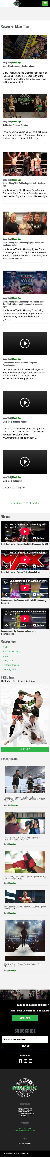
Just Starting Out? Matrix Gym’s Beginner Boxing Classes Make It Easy (24, 877)
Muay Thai (7, 62)
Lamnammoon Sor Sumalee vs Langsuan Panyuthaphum (20, 363)
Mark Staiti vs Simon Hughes (15, 421)
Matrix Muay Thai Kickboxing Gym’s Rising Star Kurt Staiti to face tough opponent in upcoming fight (23, 304)
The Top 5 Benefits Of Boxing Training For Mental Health (22, 965)
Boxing (6, 647)
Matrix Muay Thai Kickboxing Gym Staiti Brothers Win (24, 184)
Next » (36, 503)
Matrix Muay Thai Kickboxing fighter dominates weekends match (23, 243)
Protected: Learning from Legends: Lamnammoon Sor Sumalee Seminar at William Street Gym (24, 799)
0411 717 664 (25, 1129)
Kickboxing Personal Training (15, 125)
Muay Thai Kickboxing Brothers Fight (19, 66)
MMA (5, 656)
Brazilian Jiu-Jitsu (11, 652)
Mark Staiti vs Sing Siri (12, 481)
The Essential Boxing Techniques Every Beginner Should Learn (25, 907)
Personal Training (11, 665)
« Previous (16, 503)
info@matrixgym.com (25, 1131)
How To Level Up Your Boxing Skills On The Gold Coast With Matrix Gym (23, 838)
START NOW (25, 1018)
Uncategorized (10, 670)
